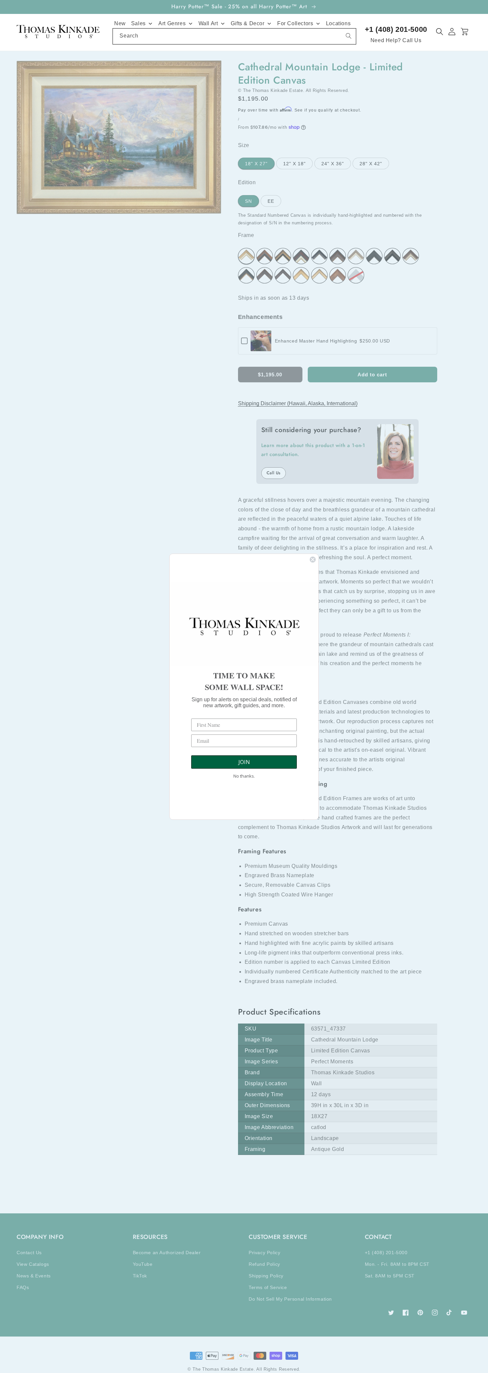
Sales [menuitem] (138, 23)
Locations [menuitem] (338, 23)
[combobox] (234, 36)
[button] (440, 32)
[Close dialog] (312, 559)
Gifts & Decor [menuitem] (248, 23)
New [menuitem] (120, 23)
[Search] (348, 36)
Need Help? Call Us (396, 40)
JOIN (244, 762)
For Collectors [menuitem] (295, 23)
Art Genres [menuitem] (172, 23)
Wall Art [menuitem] (208, 23)
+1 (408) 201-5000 (396, 29)
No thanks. (244, 776)
